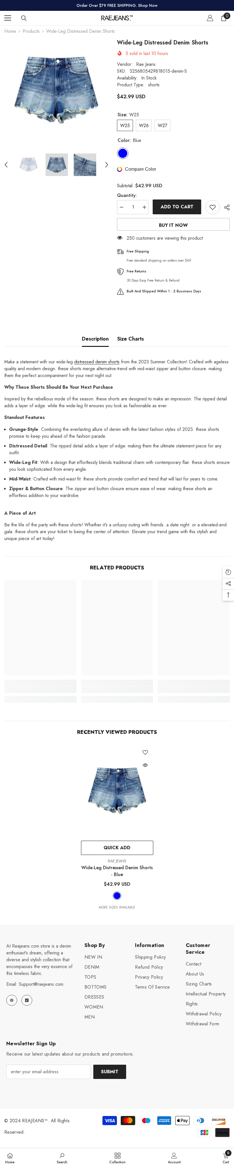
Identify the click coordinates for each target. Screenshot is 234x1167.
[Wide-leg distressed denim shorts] (117, 791)
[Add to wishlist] (212, 207)
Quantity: (127, 195)
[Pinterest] (11, 1000)
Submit (109, 1071)
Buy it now (173, 225)
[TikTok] (26, 1000)
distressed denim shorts (97, 362)
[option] (56, 90)
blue (117, 895)
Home (10, 31)
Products (31, 31)
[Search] (24, 18)
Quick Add (117, 847)
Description (95, 339)
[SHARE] (225, 207)
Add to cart (177, 206)
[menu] (7, 18)
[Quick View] (145, 765)
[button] (6, 164)
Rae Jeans (146, 64)
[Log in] (210, 18)
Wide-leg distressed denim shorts (117, 871)
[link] (40, 689)
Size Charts (130, 339)
